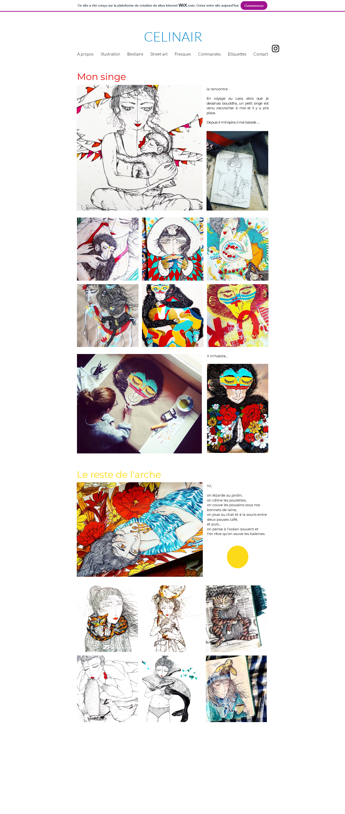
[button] (107, 249)
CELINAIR (171, 36)
